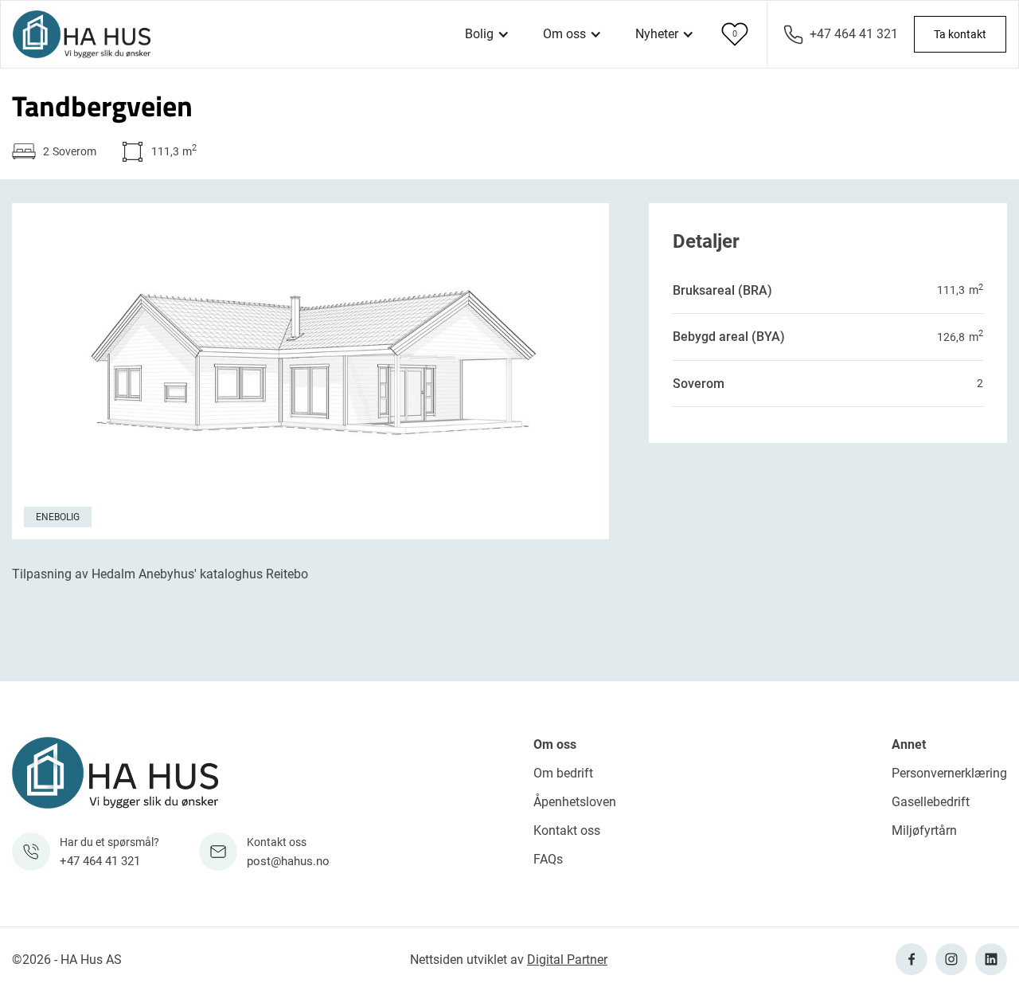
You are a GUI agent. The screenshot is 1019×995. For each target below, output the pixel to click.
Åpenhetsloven (574, 801)
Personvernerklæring (949, 773)
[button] (487, 34)
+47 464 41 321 (854, 33)
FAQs (548, 859)
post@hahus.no (288, 861)
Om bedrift (563, 773)
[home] (81, 34)
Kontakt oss (566, 830)
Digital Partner (567, 959)
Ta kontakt (960, 34)
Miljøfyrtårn (924, 830)
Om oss (554, 744)
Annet (909, 744)
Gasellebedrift (931, 801)
